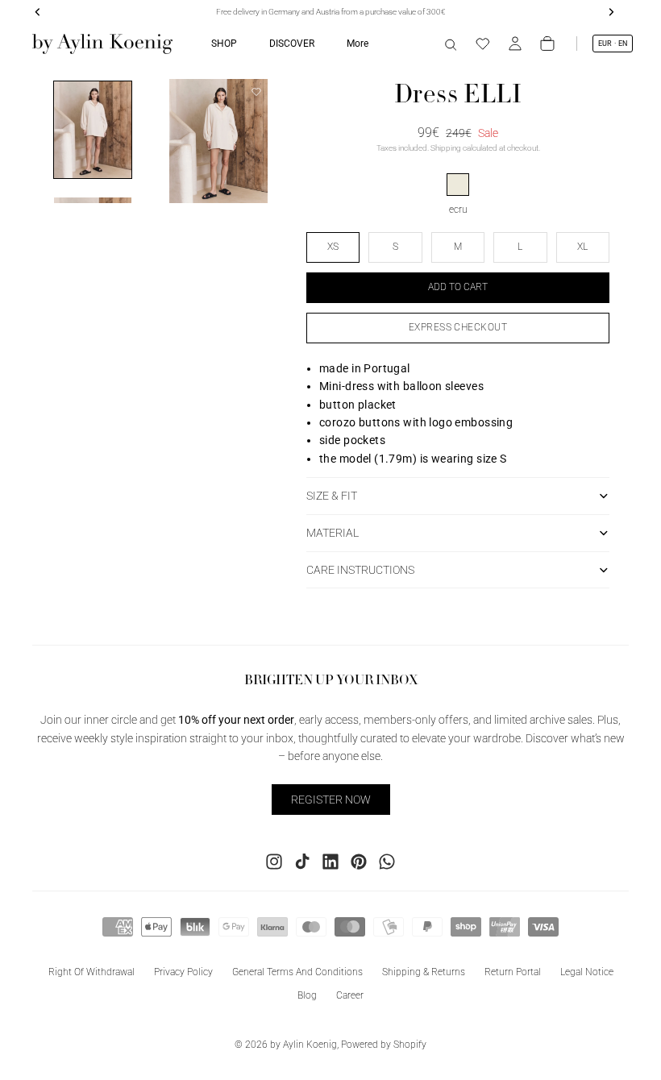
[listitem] (357, 43)
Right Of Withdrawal (91, 972)
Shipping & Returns (423, 972)
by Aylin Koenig (303, 1044)
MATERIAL (332, 532)
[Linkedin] (330, 861)
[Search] (450, 43)
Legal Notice (586, 972)
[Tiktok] (302, 861)
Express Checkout (458, 327)
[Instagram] (274, 861)
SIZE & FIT (331, 495)
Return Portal (512, 972)
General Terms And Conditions (297, 972)
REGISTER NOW (331, 799)
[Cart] (547, 43)
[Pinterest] (358, 861)
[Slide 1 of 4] (92, 129)
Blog (307, 995)
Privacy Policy (183, 972)
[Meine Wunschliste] (483, 43)
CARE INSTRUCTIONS (360, 569)
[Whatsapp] (387, 861)
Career (350, 995)
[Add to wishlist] (256, 92)
